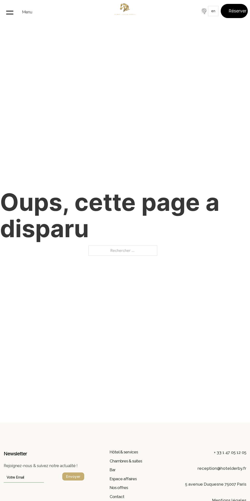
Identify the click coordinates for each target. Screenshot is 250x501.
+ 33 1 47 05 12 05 (230, 452)
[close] (9, 12)
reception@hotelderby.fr (222, 468)
